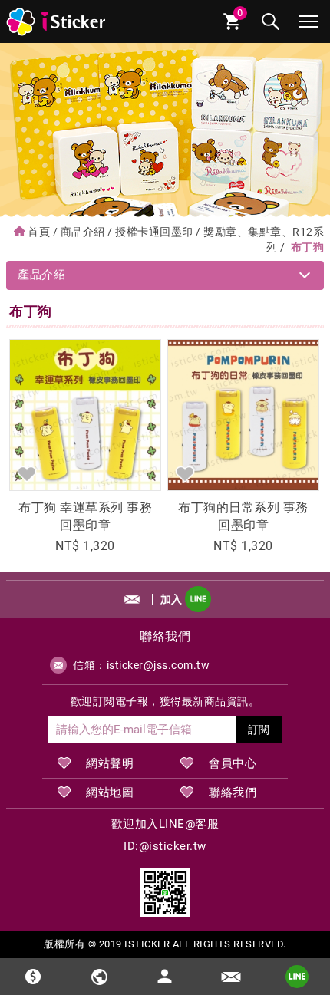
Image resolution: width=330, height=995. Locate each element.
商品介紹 (83, 232)
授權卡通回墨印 (154, 232)
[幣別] (33, 976)
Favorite (27, 473)
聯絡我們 (232, 792)
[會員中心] (165, 969)
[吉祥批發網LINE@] (165, 892)
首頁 (39, 232)
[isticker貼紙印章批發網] (56, 21)
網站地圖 (110, 792)
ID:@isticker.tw (165, 846)
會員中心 (232, 763)
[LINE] (297, 976)
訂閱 (258, 729)
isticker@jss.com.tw (158, 665)
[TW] (99, 976)
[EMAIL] (231, 976)
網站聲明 (110, 763)
